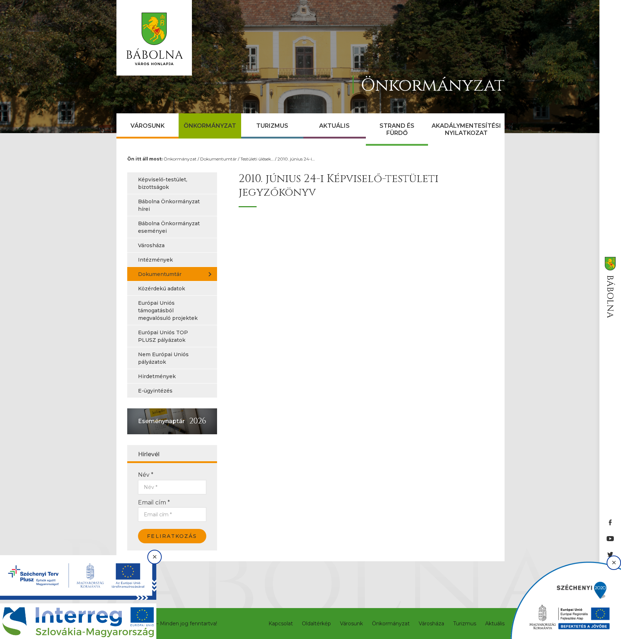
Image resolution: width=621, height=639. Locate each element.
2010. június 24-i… (296, 159)
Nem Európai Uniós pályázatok (163, 358)
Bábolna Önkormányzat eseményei (169, 227)
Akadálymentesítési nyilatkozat (466, 129)
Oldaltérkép (316, 623)
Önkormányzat (210, 125)
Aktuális (334, 125)
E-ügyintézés (155, 391)
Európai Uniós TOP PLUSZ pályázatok (163, 336)
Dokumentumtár (218, 159)
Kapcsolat (280, 623)
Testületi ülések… (257, 159)
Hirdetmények (157, 376)
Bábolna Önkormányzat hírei (169, 205)
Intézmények (155, 260)
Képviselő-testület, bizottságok (162, 183)
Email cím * (154, 502)
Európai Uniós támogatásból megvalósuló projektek (168, 310)
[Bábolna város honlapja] (154, 38)
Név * (145, 474)
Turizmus (272, 125)
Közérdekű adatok (161, 288)
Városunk (147, 125)
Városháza (151, 245)
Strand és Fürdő (397, 129)
